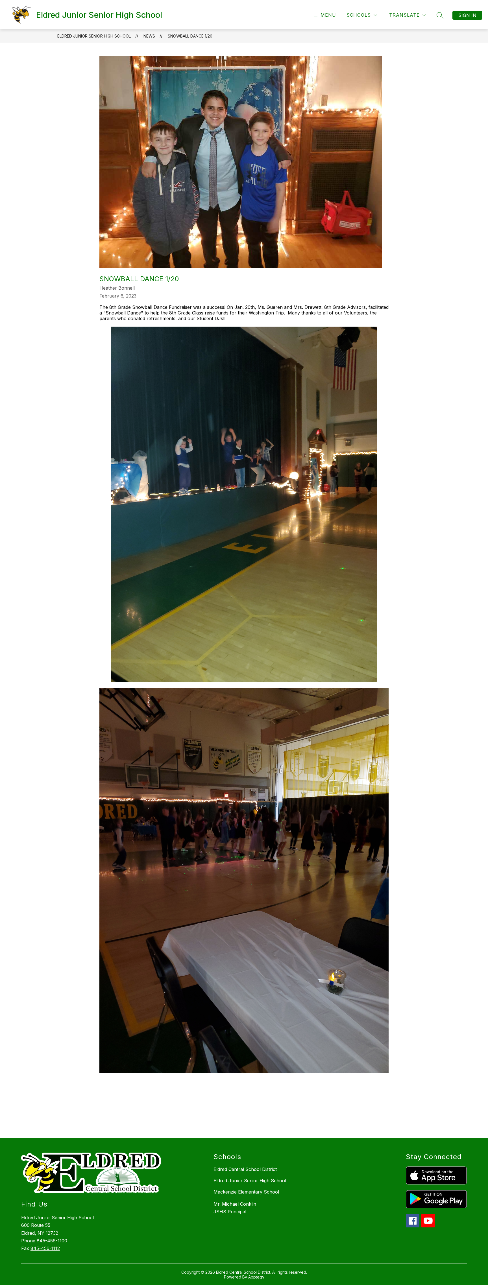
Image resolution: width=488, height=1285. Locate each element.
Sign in (467, 15)
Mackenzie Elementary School (246, 1192)
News (149, 36)
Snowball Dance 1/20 (190, 36)
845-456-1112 (45, 1248)
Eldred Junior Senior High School (94, 36)
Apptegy (256, 1277)
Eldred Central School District (245, 1169)
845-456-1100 (52, 1241)
